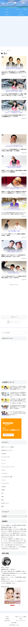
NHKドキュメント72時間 (20, 616)
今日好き (7, 618)
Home (7, 616)
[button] (25, 332)
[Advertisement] (14, 31)
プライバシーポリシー (20, 620)
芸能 (21, 618)
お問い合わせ (7, 620)
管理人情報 (14, 622)
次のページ (14, 316)
